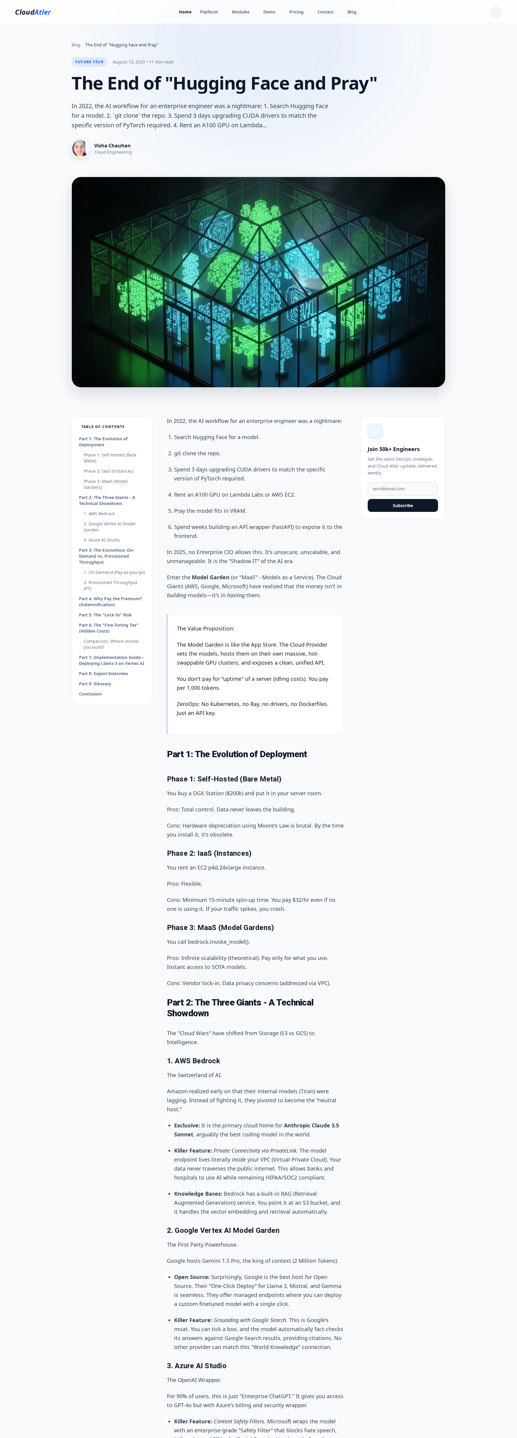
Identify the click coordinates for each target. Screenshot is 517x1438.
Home (185, 12)
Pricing (296, 12)
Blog (352, 12)
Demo (269, 12)
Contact (325, 12)
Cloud (33, 12)
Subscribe (403, 505)
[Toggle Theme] (496, 12)
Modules (241, 12)
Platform (209, 12)
